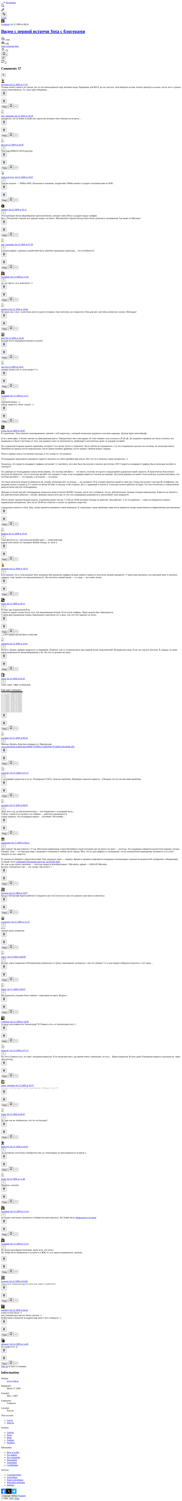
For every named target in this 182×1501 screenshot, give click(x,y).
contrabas (5, 1021)
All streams (11, 2)
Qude (3, 1114)
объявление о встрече (85, 1217)
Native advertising (15, 1480)
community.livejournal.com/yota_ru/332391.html (38, 862)
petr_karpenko (7, 116)
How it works (13, 1452)
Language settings (9, 1496)
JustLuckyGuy (7, 177)
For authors (12, 1455)
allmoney (5, 1344)
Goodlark (5, 24)
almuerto (5, 568)
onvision (5, 84)
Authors (10, 1440)
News (9, 1435)
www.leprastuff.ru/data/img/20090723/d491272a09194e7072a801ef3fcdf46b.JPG (38, 746)
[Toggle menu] (2, 3)
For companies (13, 1457)
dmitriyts (5, 309)
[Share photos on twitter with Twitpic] (11, 712)
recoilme (5, 738)
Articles (10, 1432)
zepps (3, 431)
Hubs (9, 1437)
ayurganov (6, 922)
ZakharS (5, 643)
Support (22, 1495)
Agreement (12, 1462)
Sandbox (11, 1442)
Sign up (4, 1366)
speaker (4, 209)
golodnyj (5, 1310)
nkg (3, 145)
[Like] (4, 93)
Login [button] (4, 18)
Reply (4, 107)
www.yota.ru (13, 1381)
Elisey (4, 957)
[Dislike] (4, 101)
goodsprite (6, 843)
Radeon (4, 534)
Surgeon (5, 893)
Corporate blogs (14, 1475)
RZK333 (5, 1146)
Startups (10, 1485)
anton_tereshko (8, 1085)
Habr (16, 1498)
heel (3, 338)
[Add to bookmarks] (11, 106)
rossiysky (5, 773)
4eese (3, 678)
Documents (12, 1460)
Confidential (12, 1465)
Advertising (12, 1477)
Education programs (16, 1482)
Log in (10, 1420)
